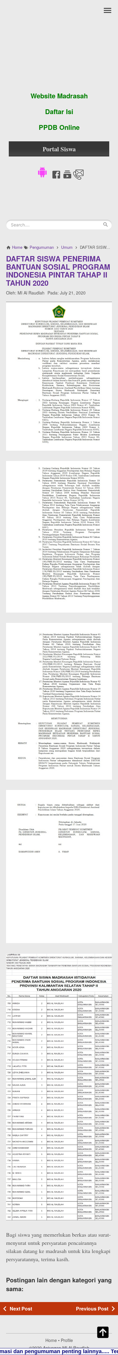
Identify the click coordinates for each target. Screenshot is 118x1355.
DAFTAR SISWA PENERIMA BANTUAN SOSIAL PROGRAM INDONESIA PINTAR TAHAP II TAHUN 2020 (58, 270)
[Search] (105, 224)
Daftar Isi (59, 111)
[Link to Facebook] (56, 177)
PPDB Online (59, 127)
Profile (67, 1340)
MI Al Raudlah (31, 293)
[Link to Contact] (78, 177)
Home (51, 1340)
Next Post (21, 1308)
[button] (42, 171)
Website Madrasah (59, 95)
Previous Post (92, 1308)
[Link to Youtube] (67, 177)
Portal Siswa (59, 148)
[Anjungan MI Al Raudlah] (59, 44)
